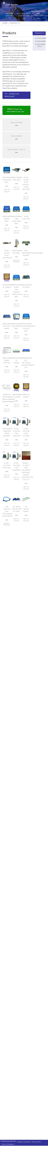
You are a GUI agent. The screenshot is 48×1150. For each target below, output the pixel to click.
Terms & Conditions (8, 1143)
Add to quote (7, 163)
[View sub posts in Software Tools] (36, 44)
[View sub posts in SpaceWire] (36, 41)
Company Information (23, 1141)
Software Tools (41, 45)
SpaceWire (41, 41)
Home (5, 23)
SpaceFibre (42, 38)
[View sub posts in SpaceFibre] (36, 38)
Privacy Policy (36, 1141)
